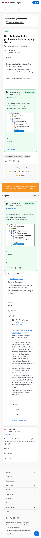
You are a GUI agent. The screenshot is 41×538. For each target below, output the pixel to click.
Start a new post (18, 188)
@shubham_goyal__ (16, 279)
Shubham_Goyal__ (16, 92)
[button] (10, 46)
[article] (20, 236)
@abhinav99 (12, 97)
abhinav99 (12, 50)
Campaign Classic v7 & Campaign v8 (12, 9)
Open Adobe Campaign (16, 22)
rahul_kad (12, 429)
